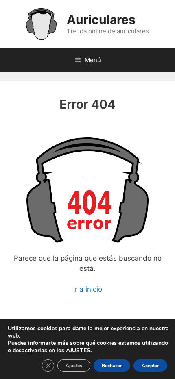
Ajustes (74, 365)
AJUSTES (78, 350)
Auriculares (101, 19)
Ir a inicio (87, 289)
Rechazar (112, 365)
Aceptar (150, 365)
